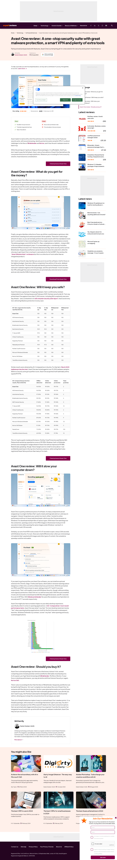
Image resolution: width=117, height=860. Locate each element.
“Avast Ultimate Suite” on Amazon (22, 254)
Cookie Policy (77, 95)
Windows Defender (34, 597)
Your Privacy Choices (46, 847)
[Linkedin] (95, 25)
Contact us (14, 847)
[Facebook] (91, 25)
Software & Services (31, 33)
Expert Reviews (8, 25)
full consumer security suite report (46, 298)
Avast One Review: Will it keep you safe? (92, 97)
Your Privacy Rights (41, 99)
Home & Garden (57, 25)
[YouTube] (106, 25)
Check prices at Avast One (58, 164)
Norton (41, 143)
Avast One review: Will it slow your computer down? (90, 102)
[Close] (82, 88)
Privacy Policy (33, 847)
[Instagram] (102, 25)
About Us (59, 847)
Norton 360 (15, 680)
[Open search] (112, 25)
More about (18, 740)
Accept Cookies (77, 99)
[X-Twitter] (98, 25)
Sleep (35, 25)
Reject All (65, 99)
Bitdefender (32, 143)
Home (12, 33)
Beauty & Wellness (71, 25)
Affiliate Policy (68, 847)
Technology (44, 25)
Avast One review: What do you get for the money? (91, 92)
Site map (23, 847)
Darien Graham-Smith (21, 55)
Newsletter (83, 25)
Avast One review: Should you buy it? (91, 107)
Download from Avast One (58, 279)
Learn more (21, 68)
